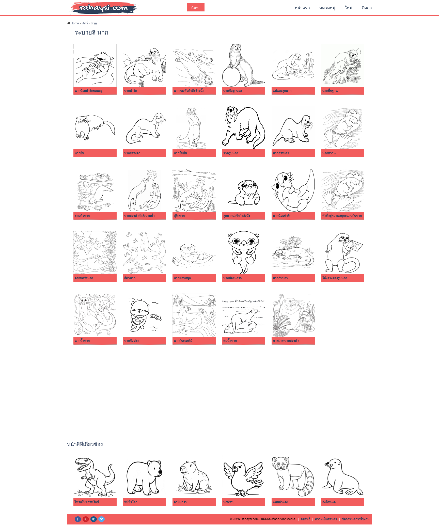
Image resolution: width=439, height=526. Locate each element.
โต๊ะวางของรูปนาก (334, 278)
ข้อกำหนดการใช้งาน (355, 519)
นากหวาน (329, 153)
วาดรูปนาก (230, 153)
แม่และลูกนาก (282, 90)
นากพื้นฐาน (330, 90)
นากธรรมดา (132, 153)
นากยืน (79, 153)
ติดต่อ (367, 7)
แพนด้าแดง (280, 502)
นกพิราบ (228, 502)
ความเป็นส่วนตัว (326, 519)
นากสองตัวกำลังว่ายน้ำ (189, 90)
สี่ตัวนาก (129, 278)
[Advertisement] (219, 390)
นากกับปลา (131, 340)
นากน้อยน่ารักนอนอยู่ (88, 90)
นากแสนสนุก (182, 278)
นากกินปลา (280, 278)
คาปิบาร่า (180, 502)
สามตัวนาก (82, 215)
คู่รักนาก (179, 215)
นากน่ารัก (130, 90)
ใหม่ (348, 7)
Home (75, 23)
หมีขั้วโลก (130, 502)
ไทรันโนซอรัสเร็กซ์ (87, 502)
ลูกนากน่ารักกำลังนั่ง (236, 215)
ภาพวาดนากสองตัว (286, 340)
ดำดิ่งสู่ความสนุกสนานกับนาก (342, 215)
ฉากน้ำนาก (82, 340)
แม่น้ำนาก (230, 340)
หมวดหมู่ (327, 7)
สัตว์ (85, 23)
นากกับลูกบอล (232, 90)
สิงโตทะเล (329, 502)
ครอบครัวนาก (84, 278)
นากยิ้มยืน (180, 153)
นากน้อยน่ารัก (282, 215)
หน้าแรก (302, 7)
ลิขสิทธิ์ (305, 519)
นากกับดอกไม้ (183, 340)
